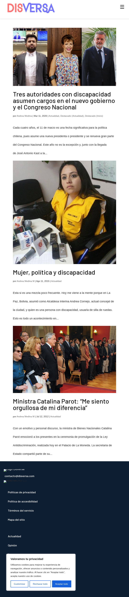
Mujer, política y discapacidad (54, 272)
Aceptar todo (61, 584)
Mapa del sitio (16, 519)
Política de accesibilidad (23, 501)
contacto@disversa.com (19, 476)
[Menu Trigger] (122, 6)
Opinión (12, 545)
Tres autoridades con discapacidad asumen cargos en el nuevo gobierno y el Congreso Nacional (64, 100)
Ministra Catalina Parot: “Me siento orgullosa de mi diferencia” (61, 404)
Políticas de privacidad (22, 492)
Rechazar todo (40, 584)
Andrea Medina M (25, 281)
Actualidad (54, 116)
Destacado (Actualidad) (72, 116)
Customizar (19, 584)
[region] (41, 572)
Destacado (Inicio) (94, 116)
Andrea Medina (24, 116)
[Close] (72, 556)
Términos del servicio (21, 510)
